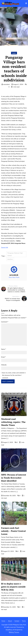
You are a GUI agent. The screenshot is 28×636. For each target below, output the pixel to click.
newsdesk (6, 84)
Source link (4, 247)
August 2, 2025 (8, 442)
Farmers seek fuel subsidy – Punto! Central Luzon (13, 531)
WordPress (9, 630)
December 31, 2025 (9, 607)
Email (3, 357)
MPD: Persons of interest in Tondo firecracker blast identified (13, 477)
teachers (10, 259)
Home (3, 621)
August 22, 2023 (8, 551)
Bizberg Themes (14, 632)
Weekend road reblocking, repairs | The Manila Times (13, 422)
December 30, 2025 (9, 496)
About (10, 621)
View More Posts (14, 277)
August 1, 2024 (18, 84)
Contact (16, 621)
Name (3, 349)
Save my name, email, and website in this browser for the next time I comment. (14, 375)
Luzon (14, 53)
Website (4, 365)
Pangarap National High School (15, 254)
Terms (24, 621)
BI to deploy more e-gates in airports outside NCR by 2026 (13, 586)
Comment (4, 322)
